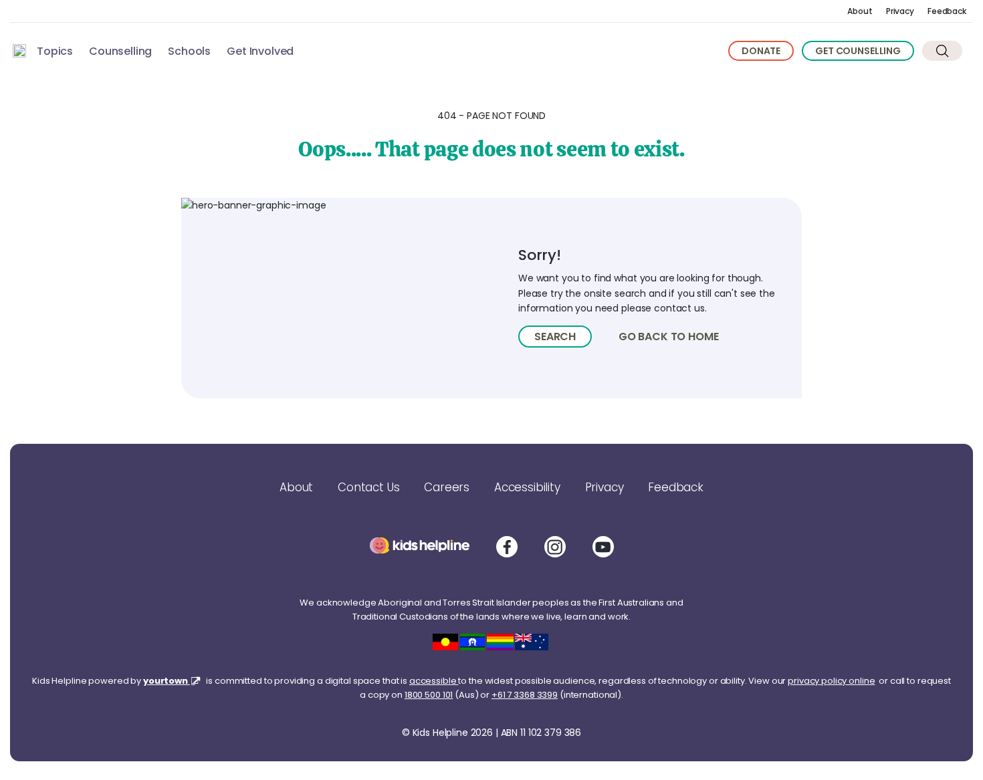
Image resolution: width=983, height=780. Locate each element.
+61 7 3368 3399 (525, 694)
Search (555, 336)
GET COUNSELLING (858, 50)
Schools (189, 51)
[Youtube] (603, 546)
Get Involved (260, 51)
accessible (434, 680)
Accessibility (527, 487)
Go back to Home (669, 336)
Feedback (946, 11)
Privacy (900, 11)
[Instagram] (555, 546)
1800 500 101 (429, 694)
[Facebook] (507, 546)
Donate (761, 50)
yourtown (166, 680)
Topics (55, 51)
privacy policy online (831, 680)
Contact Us (368, 487)
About (859, 11)
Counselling (120, 51)
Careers (446, 487)
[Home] (19, 50)
